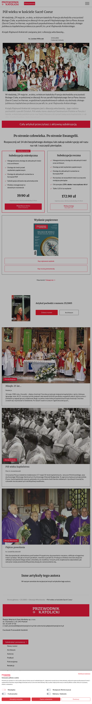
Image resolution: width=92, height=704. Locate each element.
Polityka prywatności (84, 673)
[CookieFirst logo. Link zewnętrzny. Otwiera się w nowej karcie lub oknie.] (6, 675)
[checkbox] (4, 690)
